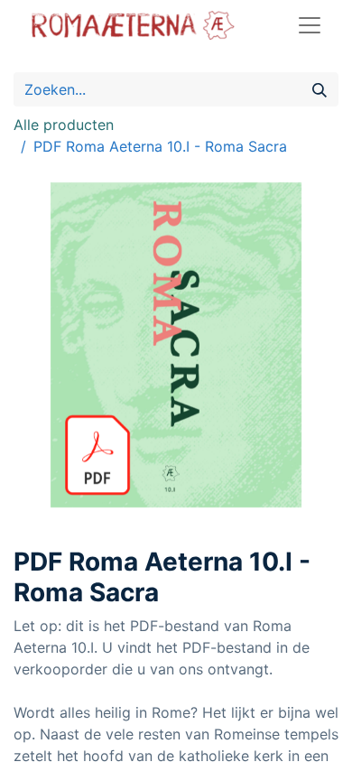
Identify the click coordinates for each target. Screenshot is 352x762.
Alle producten (64, 125)
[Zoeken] (319, 89)
